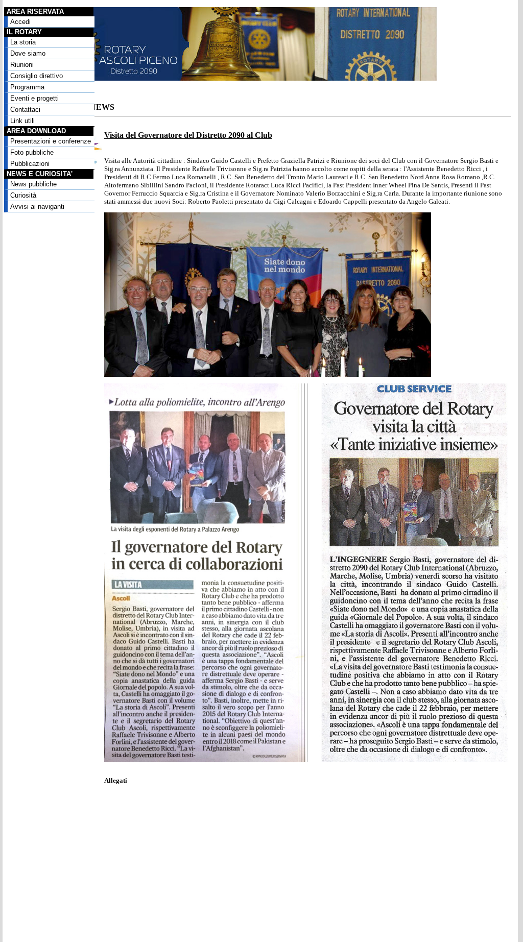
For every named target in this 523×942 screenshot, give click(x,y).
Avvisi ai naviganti (37, 206)
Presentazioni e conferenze (50, 141)
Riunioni (22, 64)
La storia (23, 42)
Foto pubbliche (32, 152)
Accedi (20, 22)
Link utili (22, 121)
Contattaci (25, 109)
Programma (27, 87)
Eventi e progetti (34, 98)
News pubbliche (33, 184)
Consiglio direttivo (36, 76)
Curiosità (23, 195)
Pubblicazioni (30, 163)
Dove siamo (27, 53)
